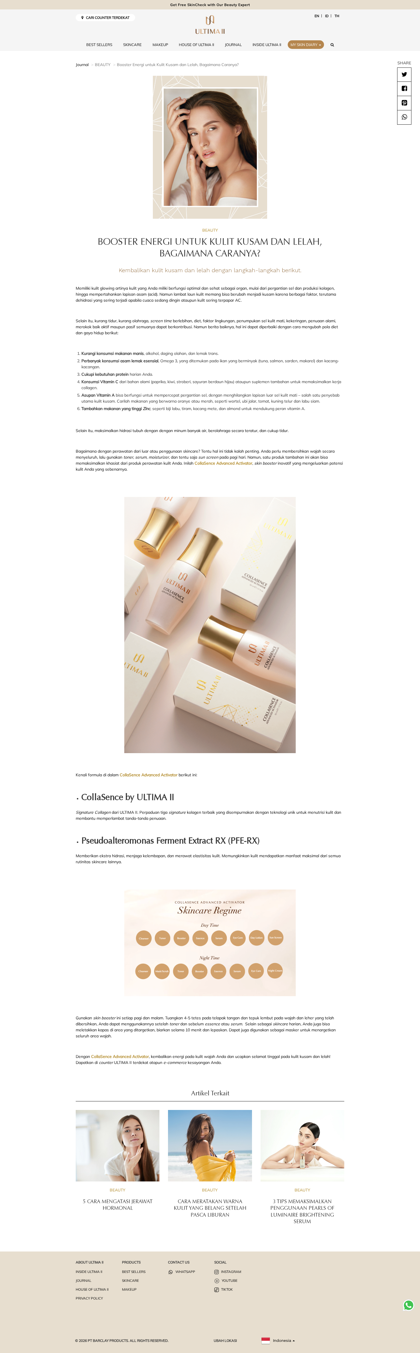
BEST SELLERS (99, 44)
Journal (82, 64)
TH (337, 16)
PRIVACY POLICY (89, 1298)
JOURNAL (233, 44)
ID (327, 16)
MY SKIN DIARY (304, 44)
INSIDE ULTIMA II (267, 44)
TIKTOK (226, 1289)
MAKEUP (160, 44)
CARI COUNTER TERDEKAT (106, 17)
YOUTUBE (229, 1280)
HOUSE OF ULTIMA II (196, 44)
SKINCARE (132, 44)
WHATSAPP (185, 1272)
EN (317, 16)
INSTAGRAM (230, 1272)
